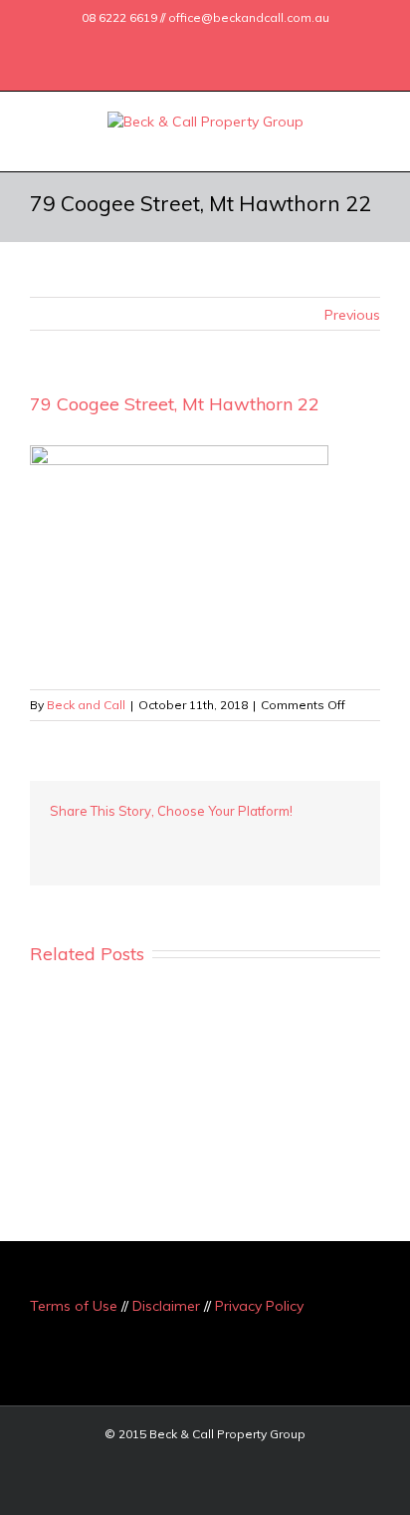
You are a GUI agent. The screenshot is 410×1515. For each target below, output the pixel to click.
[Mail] (259, 43)
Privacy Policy (259, 1306)
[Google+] (195, 43)
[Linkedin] (227, 43)
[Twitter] (163, 43)
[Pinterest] (119, 841)
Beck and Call (86, 704)
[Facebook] (131, 43)
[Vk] (279, 841)
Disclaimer (166, 1306)
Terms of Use (73, 1306)
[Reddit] (247, 841)
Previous (352, 315)
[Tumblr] (151, 841)
